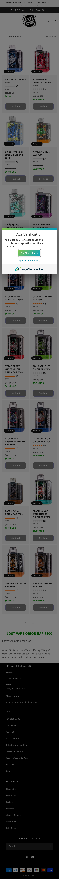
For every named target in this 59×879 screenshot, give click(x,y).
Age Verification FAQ (29, 260)
